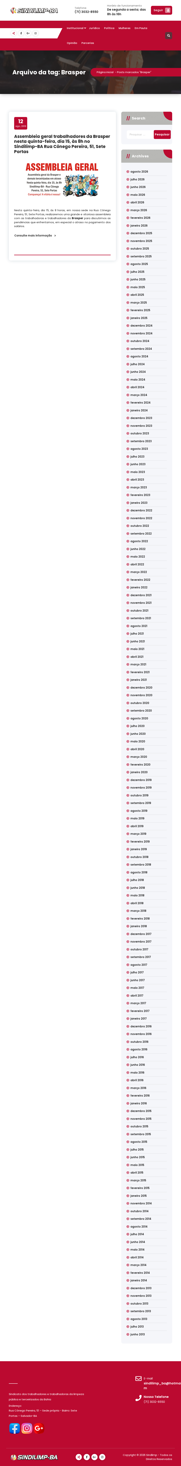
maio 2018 (137, 895)
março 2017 (138, 1003)
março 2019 (138, 834)
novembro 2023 (141, 426)
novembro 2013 (140, 1296)
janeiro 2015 (138, 1196)
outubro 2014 (139, 1211)
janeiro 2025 (138, 318)
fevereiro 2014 (140, 1273)
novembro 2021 (140, 603)
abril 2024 (137, 387)
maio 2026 (137, 195)
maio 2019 (137, 818)
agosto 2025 (139, 264)
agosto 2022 (139, 541)
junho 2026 (138, 187)
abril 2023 (137, 479)
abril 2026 (137, 202)
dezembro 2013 (140, 1288)
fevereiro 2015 (140, 1188)
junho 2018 (137, 888)
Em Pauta (141, 28)
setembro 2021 (140, 618)
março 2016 (138, 1088)
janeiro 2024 (139, 410)
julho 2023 (137, 456)
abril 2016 (137, 1080)
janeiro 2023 (138, 503)
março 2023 (138, 487)
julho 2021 (137, 633)
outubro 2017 (139, 949)
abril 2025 (137, 295)
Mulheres (124, 28)
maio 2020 (137, 741)
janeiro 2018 (138, 926)
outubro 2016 (139, 1042)
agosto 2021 (138, 626)
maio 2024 (137, 379)
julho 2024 (137, 364)
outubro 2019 (139, 795)
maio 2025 (137, 287)
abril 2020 (137, 749)
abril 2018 (137, 903)
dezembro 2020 (141, 687)
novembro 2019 (141, 787)
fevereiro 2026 (140, 218)
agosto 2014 (139, 1226)
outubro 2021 (139, 610)
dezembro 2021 (140, 595)
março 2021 (138, 664)
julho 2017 (137, 972)
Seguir (158, 10)
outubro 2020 (139, 703)
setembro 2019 (140, 803)
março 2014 (138, 1265)
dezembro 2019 (141, 780)
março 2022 (138, 572)
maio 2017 (137, 988)
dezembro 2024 (141, 325)
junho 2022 (137, 549)
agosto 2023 (139, 449)
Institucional (75, 28)
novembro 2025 (141, 241)
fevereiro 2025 (140, 310)
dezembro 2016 (141, 1026)
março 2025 (138, 302)
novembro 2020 (141, 695)
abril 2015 (136, 1172)
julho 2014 (137, 1234)
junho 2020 (138, 734)
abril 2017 (136, 995)
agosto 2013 (138, 1319)
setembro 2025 (141, 256)
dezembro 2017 (140, 934)
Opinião (72, 43)
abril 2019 (137, 826)
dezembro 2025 (141, 233)
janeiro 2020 (139, 772)
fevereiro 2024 (140, 402)
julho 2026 (137, 179)
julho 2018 (137, 880)
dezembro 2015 (140, 1111)
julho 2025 (137, 272)
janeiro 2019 (138, 849)
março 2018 (138, 911)
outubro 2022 (139, 526)
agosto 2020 (139, 718)
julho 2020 (137, 726)
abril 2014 (137, 1257)
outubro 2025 (139, 248)
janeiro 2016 (138, 1103)
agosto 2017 (138, 965)
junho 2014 (137, 1242)
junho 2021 (137, 641)
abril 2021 (136, 657)
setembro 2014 (140, 1219)
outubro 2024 (139, 341)
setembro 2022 (141, 533)
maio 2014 (137, 1249)
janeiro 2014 (138, 1280)
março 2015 (138, 1180)
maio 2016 (137, 1072)
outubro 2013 (139, 1303)
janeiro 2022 (138, 587)
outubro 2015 (139, 1126)
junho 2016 (137, 1065)
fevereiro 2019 (140, 841)
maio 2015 (137, 1165)
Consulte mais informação (33, 235)
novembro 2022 (141, 518)
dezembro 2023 (141, 418)
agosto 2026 (139, 171)
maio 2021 (137, 649)
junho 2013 (137, 1334)
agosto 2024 (139, 356)
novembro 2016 (141, 1034)
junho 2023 (137, 464)
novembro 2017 (140, 941)
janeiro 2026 (139, 225)
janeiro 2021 (138, 680)
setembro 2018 (140, 864)
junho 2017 (137, 980)
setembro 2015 (140, 1134)
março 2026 (138, 210)
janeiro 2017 (138, 1018)
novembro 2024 (141, 333)
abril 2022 (137, 564)
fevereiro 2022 (140, 580)
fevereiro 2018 (140, 918)
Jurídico (94, 28)
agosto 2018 (138, 872)
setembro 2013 (140, 1311)
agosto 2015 (138, 1142)
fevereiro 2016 (140, 1095)
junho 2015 (137, 1157)
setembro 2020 (141, 710)
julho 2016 (137, 1057)
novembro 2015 (140, 1119)
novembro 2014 (141, 1203)
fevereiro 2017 (140, 1011)
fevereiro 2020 (140, 764)
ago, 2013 (20, 123)
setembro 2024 (141, 349)
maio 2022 (137, 556)
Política (109, 28)
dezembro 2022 (141, 510)
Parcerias (87, 43)
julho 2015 (137, 1149)
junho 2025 (137, 279)
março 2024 (138, 395)
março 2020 (138, 757)
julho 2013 (137, 1326)
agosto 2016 (138, 1049)
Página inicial (105, 72)
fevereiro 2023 (140, 495)
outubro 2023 (139, 433)
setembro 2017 (140, 957)
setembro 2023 (141, 441)
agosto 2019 (138, 811)
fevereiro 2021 (140, 672)
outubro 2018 (139, 857)
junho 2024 (138, 372)
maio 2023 (137, 472)
